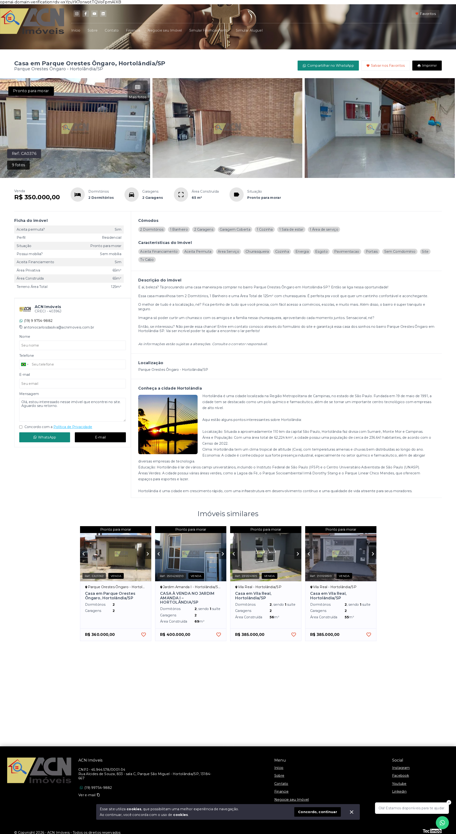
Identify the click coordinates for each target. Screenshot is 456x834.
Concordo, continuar (317, 812)
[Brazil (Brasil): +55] (24, 364)
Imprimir (429, 65)
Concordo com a (58, 427)
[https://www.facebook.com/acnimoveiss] (85, 13)
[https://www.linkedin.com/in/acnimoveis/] (103, 13)
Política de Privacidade (72, 427)
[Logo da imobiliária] (39, 770)
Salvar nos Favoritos (388, 65)
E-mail (100, 437)
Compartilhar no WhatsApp (330, 65)
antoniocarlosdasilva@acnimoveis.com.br (59, 327)
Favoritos (428, 14)
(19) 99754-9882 (98, 788)
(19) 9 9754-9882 (38, 321)
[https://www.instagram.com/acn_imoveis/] (77, 13)
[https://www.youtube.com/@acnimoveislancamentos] (94, 13)
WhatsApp (47, 437)
